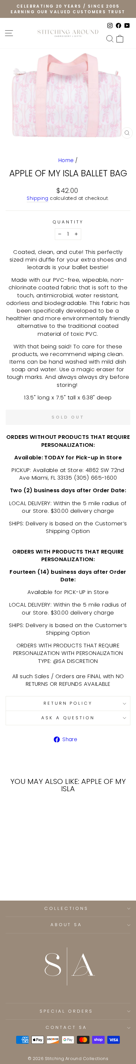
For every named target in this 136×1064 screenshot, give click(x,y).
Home (66, 160)
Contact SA (66, 1027)
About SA (67, 924)
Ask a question (68, 718)
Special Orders (66, 1011)
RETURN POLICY (68, 703)
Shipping (37, 198)
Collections (66, 908)
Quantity (68, 222)
